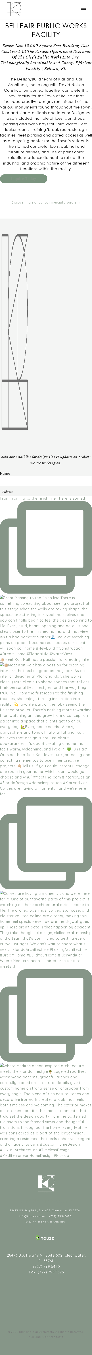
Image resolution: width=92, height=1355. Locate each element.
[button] (83, 9)
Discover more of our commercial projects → (46, 202)
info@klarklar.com (31, 1216)
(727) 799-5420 (60, 1216)
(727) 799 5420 (46, 1266)
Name (5, 473)
